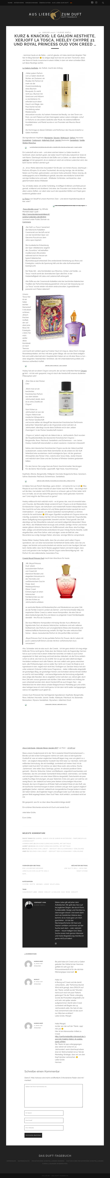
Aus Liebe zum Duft (60, 3)
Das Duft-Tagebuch (55, 1155)
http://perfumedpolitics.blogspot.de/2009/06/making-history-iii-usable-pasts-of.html (70, 1039)
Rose (68, 892)
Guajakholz (26, 140)
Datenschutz (23, 1161)
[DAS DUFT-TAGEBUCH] (55, 19)
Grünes (39, 884)
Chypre (25, 884)
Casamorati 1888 (29, 892)
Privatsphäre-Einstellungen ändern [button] (48, 1161)
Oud (63, 892)
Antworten (37, 966)
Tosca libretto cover (31, 209)
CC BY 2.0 (71, 748)
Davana (57, 138)
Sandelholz (74, 140)
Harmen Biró (27, 843)
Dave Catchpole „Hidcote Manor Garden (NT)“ (40, 748)
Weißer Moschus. (29, 143)
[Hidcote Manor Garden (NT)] (55, 724)
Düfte (32, 884)
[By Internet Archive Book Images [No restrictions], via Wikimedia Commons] (55, 148)
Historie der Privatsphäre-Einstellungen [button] (84, 1161)
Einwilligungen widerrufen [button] (54, 1163)
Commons (26, 222)
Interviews (19, 3)
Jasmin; (58, 140)
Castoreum (36, 140)
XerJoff (74, 892)
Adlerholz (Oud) (48, 140)
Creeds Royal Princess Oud (33, 558)
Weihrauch (64, 138)
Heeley (47, 892)
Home (10, 3)
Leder (46, 884)
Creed (40, 892)
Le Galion (56, 892)
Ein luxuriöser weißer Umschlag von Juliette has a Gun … (35, 870)
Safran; (73, 138)
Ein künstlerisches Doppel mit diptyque (53, 843)
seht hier (25, 160)
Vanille (82, 140)
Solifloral (55, 884)
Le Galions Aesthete (30, 68)
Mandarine (48, 138)
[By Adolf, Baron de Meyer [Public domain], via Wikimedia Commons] (55, 481)
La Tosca (26, 199)
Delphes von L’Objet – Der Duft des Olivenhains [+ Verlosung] (57, 849)
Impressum (11, 1161)
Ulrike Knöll (64, 32)
